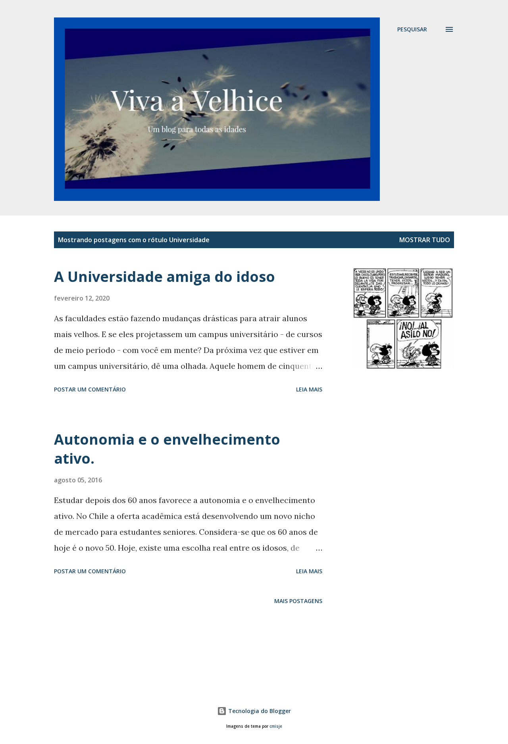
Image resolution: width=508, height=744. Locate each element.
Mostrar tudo (424, 239)
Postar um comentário (90, 389)
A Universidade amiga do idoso (164, 276)
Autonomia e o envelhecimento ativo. (167, 449)
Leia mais (309, 389)
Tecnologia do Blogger (259, 711)
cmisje (275, 726)
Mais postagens (298, 601)
